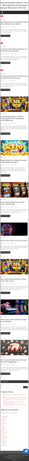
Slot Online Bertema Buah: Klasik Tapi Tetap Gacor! (13, 280)
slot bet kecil (4, 417)
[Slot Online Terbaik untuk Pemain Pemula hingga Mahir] (14, 347)
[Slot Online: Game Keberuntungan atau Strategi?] (14, 307)
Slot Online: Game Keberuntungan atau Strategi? (14, 320)
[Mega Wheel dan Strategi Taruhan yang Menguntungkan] (14, 147)
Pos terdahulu (5, 381)
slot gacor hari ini (5, 431)
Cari (2, 385)
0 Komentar (14, 26)
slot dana (3, 429)
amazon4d (3, 438)
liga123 (2, 422)
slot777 (3, 434)
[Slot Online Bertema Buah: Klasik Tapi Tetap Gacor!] (14, 266)
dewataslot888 (4, 416)
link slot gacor (4, 441)
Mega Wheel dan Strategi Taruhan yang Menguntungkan (14, 161)
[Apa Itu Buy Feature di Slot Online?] (14, 229)
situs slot (3, 440)
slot (2, 424)
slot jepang (3, 443)
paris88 (3, 420)
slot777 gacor (4, 436)
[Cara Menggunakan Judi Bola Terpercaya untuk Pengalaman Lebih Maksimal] (14, 104)
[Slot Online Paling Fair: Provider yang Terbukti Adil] (14, 189)
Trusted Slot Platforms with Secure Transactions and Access (14, 77)
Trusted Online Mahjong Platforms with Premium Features (14, 50)
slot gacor (3, 419)
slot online (3, 437)
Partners (5, 445)
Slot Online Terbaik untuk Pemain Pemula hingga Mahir (13, 361)
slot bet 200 (3, 423)
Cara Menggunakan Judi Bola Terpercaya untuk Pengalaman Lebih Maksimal (12, 118)
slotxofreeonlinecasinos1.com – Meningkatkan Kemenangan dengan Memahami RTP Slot (14, 5)
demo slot (3, 426)
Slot (1, 16)
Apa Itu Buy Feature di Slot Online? (14, 241)
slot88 (2, 430)
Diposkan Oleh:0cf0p (5, 26)
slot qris (3, 427)
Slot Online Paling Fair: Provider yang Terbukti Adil (13, 203)
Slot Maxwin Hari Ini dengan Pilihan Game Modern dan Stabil (14, 23)
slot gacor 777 (4, 433)
